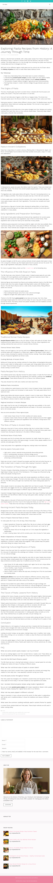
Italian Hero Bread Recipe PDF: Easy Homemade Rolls (13, 713)
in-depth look (30, 268)
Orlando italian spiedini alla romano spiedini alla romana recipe (16, 712)
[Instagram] (25, 1)
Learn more (8, 804)
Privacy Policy (26, 877)
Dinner (3, 710)
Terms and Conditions (33, 877)
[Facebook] (22, 1)
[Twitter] (30, 1)
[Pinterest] (27, 1)
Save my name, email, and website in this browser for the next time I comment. (25, 751)
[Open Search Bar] (50, 4)
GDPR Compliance (19, 877)
